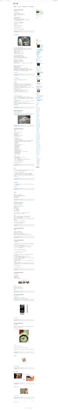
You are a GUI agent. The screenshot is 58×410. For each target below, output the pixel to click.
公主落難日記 (16, 78)
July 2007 (37, 151)
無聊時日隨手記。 (39, 83)
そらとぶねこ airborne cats (40, 67)
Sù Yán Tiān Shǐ (38, 44)
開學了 (15, 168)
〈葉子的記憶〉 (41, 79)
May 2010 (37, 119)
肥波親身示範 (15, 186)
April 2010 (37, 120)
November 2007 (37, 147)
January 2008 (37, 145)
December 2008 (37, 135)
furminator (22, 184)
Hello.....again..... (38, 94)
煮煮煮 (16, 352)
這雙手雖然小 (38, 62)
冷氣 (37, 61)
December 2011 (37, 108)
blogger (17, 135)
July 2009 (37, 128)
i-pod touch (16, 296)
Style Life (38, 55)
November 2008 (37, 136)
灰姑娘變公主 (16, 34)
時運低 (15, 192)
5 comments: (21, 125)
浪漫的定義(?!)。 (39, 52)
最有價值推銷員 (41, 63)
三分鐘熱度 (16, 241)
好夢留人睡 (38, 88)
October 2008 (37, 137)
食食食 (18, 31)
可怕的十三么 (16, 386)
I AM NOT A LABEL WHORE (40, 96)
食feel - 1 (15, 229)
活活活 (16, 31)
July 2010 (37, 117)
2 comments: (21, 74)
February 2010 (37, 122)
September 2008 (38, 138)
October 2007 (37, 148)
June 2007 (37, 152)
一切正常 (38, 70)
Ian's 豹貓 (16, 371)
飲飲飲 (37, 164)
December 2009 (37, 124)
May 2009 (37, 130)
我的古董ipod (18, 297)
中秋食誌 (15, 11)
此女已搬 (38, 87)
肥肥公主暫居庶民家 (18, 112)
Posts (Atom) (18, 402)
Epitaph (38, 78)
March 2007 (37, 155)
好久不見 (41, 89)
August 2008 (37, 139)
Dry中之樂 (16, 273)
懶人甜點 (15, 324)
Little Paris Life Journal (39, 71)
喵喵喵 (16, 126)
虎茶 (41, 10)
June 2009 (37, 129)
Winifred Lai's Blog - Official (40, 95)
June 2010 (37, 118)
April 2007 (37, 154)
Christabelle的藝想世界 (39, 49)
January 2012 (37, 107)
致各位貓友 (16, 182)
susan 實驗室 (38, 97)
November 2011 (37, 109)
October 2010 (37, 115)
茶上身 (15, 3)
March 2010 (37, 121)
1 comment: (21, 224)
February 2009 (37, 133)
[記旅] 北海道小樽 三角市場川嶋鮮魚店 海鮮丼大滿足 (40, 50)
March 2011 (37, 113)
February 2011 (37, 114)
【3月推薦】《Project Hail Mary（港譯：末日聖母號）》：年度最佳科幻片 (41, 46)
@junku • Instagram (39, 68)
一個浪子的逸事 (39, 76)
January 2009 (37, 134)
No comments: (21, 107)
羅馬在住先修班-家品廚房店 (41, 73)
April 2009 (37, 131)
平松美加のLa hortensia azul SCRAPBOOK (39, 100)
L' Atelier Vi (38, 93)
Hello (37, 59)
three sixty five (38, 158)
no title (37, 85)
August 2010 (37, 116)
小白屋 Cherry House (18, 204)
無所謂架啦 (38, 54)
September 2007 (38, 149)
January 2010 (37, 123)
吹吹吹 (16, 165)
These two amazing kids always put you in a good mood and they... (39, 57)
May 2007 (37, 153)
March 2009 (37, 132)
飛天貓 (15, 355)
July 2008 (37, 140)
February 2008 (37, 144)
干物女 (15, 130)
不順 (37, 77)
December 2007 (37, 146)
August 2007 (37, 150)
